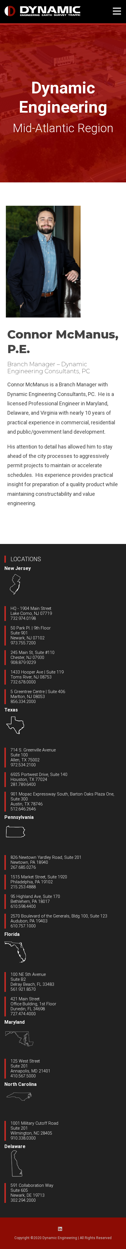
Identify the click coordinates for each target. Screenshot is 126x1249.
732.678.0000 (23, 682)
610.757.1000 (23, 926)
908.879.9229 (23, 662)
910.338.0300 (23, 1138)
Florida (12, 934)
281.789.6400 (23, 784)
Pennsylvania (19, 817)
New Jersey (17, 568)
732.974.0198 (23, 618)
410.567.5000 (23, 1076)
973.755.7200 (23, 643)
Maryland (14, 1022)
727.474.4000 (23, 1013)
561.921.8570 (23, 989)
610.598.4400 (23, 906)
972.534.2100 (23, 765)
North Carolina (20, 1084)
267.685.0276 (23, 867)
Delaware (14, 1146)
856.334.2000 (23, 701)
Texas (11, 710)
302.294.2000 (23, 1200)
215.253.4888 (23, 887)
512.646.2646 (23, 809)
